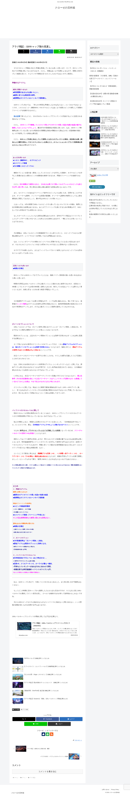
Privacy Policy (115, 789)
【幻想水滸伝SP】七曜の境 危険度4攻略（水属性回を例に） (103, 95)
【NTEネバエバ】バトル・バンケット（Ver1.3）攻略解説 (102, 69)
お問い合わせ (105, 789)
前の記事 (17, 116)
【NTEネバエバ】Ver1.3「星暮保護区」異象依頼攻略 (103, 87)
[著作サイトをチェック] (43, 734)
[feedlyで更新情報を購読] (47, 734)
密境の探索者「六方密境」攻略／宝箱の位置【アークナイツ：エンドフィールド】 (103, 78)
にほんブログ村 (102, 175)
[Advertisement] (65, 25)
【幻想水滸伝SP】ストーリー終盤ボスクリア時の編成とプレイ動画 (103, 102)
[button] (71, 51)
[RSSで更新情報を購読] (51, 734)
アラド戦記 (16, 709)
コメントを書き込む (47, 771)
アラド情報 (25, 709)
